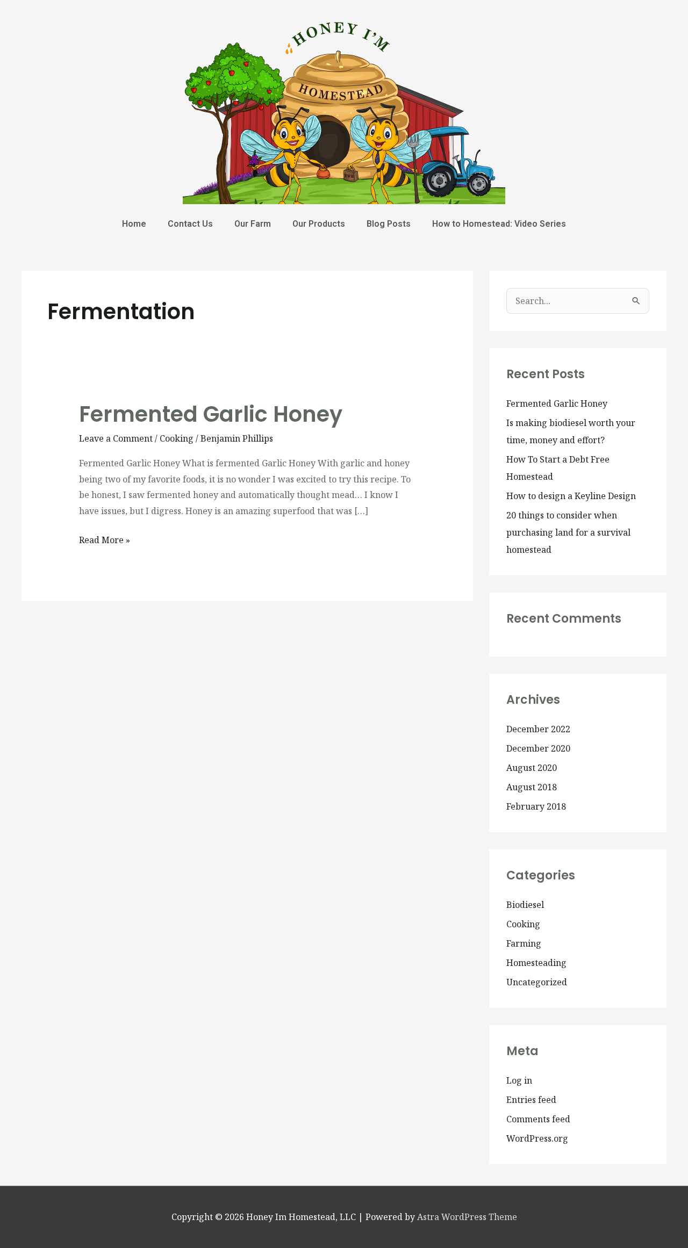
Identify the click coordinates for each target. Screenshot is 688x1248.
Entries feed (531, 1100)
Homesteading (536, 963)
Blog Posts (389, 224)
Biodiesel (525, 905)
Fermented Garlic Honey (210, 414)
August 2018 (531, 787)
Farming (523, 943)
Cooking (177, 438)
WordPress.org (537, 1138)
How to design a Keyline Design (571, 496)
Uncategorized (536, 982)
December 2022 (538, 729)
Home (134, 224)
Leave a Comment (116, 438)
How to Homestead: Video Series (499, 224)
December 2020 (538, 748)
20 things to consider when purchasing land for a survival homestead (568, 532)
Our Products (318, 224)
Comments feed (538, 1119)
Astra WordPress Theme (467, 1217)
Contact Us (190, 224)
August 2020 (531, 768)
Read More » (104, 539)
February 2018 (536, 806)
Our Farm (252, 224)
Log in (519, 1080)
